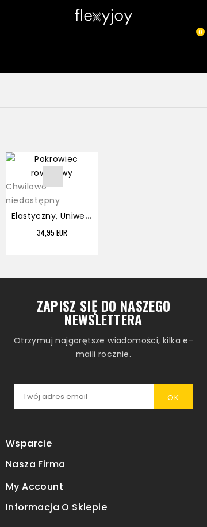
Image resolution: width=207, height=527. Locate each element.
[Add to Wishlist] (53, 176)
